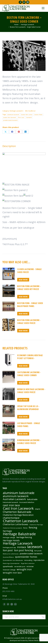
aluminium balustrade (18, 492)
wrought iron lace (12, 572)
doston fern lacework (9, 117)
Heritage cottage (9, 537)
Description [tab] (9, 146)
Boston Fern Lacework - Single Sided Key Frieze (29, 288)
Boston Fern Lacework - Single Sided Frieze (29, 322)
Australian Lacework (14, 499)
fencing (33, 527)
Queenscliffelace (8, 557)
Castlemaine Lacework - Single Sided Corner (29, 374)
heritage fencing (24, 537)
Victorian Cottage (9, 570)
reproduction (38, 560)
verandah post (19, 566)
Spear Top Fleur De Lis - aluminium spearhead (28, 408)
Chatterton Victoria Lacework (12, 528)
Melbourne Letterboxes (10, 554)
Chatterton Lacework (20, 520)
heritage (7, 531)
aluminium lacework (13, 114)
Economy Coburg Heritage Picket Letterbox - (30, 357)
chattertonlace (11, 518)
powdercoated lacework (10, 120)
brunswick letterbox (26, 502)
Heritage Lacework (16, 111)
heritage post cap (9, 547)
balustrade (32, 499)
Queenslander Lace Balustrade (13, 560)
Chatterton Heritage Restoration (18, 515)
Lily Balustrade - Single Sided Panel (28, 425)
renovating (28, 560)
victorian (30, 566)
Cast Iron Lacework (18, 508)
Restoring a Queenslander (11, 563)
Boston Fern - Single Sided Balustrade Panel (30, 305)
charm (37, 509)
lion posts (38, 551)
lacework (29, 117)
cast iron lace (11, 505)
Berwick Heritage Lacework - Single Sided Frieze (31, 391)
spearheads (8, 566)
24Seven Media (33, 640)
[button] (42, 44)
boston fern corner (26, 114)
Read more (23, 279)
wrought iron (24, 569)
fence (25, 528)
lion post (8, 550)
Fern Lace (21, 117)
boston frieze (38, 114)
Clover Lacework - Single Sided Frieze (29, 271)
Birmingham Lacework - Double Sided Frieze (29, 442)
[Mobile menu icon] (43, 8)
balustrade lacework (10, 502)
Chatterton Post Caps (36, 525)
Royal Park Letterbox (27, 563)
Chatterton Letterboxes (15, 524)
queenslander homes (26, 556)
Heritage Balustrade (19, 534)
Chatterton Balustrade (17, 512)
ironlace (21, 547)
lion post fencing (23, 550)
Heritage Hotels (11, 540)
